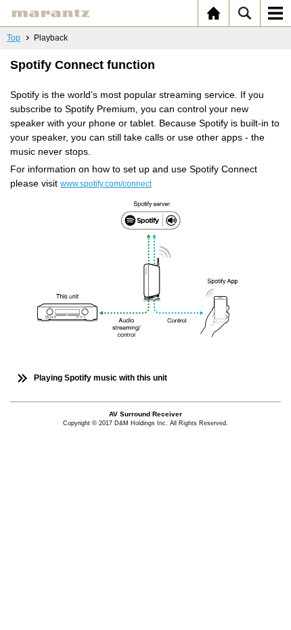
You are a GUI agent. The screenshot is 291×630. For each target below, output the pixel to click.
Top (13, 38)
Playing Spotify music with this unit (100, 378)
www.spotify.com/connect (106, 184)
